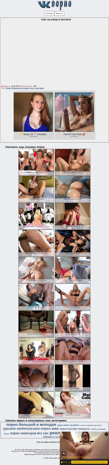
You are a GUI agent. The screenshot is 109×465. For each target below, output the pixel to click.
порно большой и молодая (31, 424)
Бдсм (41, 88)
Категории (49, 13)
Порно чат (59, 13)
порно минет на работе (68, 425)
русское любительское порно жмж (30, 428)
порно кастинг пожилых (75, 428)
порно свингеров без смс (29, 433)
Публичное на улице (20, 88)
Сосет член (34, 88)
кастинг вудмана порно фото (91, 425)
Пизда (8, 88)
